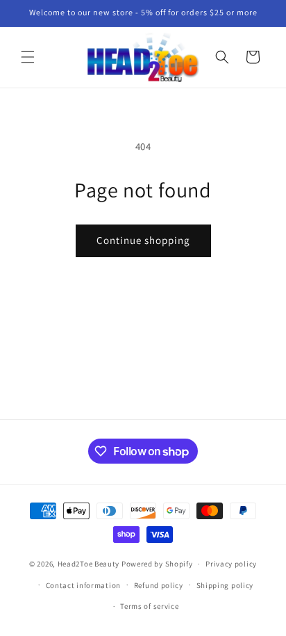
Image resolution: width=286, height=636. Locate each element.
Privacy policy (231, 564)
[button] (27, 57)
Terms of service (149, 606)
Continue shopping (143, 240)
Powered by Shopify (157, 564)
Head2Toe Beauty (89, 564)
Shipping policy (225, 585)
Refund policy (158, 585)
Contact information (83, 585)
